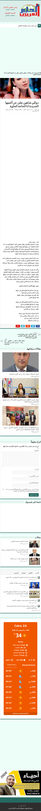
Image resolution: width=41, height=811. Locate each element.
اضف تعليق (8, 109)
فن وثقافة (30, 73)
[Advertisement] (20, 50)
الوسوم (16, 573)
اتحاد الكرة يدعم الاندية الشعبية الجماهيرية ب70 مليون (21, 577)
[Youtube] (21, 805)
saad (35, 109)
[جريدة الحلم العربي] (20, 9)
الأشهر (30, 573)
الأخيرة (37, 573)
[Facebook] (23, 805)
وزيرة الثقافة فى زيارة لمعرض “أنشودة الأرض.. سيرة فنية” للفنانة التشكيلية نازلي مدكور (21, 428)
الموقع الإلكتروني (34, 482)
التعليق (36, 450)
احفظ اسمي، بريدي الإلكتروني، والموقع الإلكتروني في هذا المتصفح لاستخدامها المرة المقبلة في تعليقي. (22, 490)
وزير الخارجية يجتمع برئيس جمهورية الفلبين (24, 600)
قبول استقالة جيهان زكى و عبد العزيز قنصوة (24, 374)
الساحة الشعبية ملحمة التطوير (19, 541)
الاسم (36, 469)
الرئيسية (37, 73)
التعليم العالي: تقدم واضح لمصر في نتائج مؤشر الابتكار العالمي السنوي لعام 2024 (27, 335)
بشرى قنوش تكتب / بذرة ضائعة (19, 558)
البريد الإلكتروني (33, 476)
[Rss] (25, 805)
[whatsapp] (19, 805)
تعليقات (23, 573)
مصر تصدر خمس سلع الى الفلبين (27, 25)
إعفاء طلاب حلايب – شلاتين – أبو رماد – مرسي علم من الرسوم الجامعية (14, 341)
